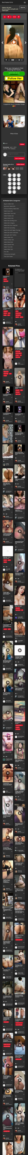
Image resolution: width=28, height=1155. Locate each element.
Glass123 (8, 569)
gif (22, 610)
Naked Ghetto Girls (8, 218)
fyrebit (7, 287)
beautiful (18, 608)
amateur (5, 311)
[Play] (6, 60)
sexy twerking (7, 1046)
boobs (21, 317)
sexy (21, 390)
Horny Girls (8, 1054)
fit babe (17, 390)
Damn (19, 641)
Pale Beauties (9, 323)
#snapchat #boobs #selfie (19, 725)
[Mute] (19, 60)
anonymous (9, 491)
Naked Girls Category (9, 223)
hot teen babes (21, 487)
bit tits (5, 279)
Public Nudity (20, 364)
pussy (5, 315)
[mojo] (19, 179)
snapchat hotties (9, 542)
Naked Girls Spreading (9, 228)
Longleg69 (20, 640)
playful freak (18, 1059)
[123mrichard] (10, 192)
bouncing (18, 351)
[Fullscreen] (21, 60)
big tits (17, 317)
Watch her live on (14, 73)
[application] (14, 42)
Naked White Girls (8, 249)
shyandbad (8, 917)
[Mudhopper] (14, 179)
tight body (18, 394)
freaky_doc (20, 664)
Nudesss (7, 760)
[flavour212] (10, 179)
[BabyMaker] (14, 192)
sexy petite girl (19, 1024)
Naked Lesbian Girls (9, 239)
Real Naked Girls (7, 2)
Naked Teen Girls (8, 247)
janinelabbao (9, 636)
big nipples (18, 315)
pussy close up (19, 939)
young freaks (6, 1131)
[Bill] (14, 175)
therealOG (8, 600)
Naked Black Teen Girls (10, 213)
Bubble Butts (20, 1004)
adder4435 (20, 617)
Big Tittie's (18, 610)
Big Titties (8, 288)
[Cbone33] (19, 175)
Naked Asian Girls (8, 211)
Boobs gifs (8, 824)
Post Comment (19, 158)
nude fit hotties (21, 697)
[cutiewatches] (19, 188)
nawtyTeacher (21, 918)
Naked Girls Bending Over (10, 220)
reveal (17, 355)
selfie (9, 629)
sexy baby (8, 856)
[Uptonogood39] (14, 183)
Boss (7, 791)
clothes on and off (19, 1022)
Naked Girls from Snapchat (10, 225)
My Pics (7, 465)
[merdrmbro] (10, 175)
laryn (19, 363)
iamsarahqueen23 (22, 736)
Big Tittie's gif (20, 618)
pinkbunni (8, 322)
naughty (17, 727)
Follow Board (20, 164)
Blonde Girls (20, 402)
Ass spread (8, 492)
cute (9, 313)
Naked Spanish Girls (9, 244)
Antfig (7, 463)
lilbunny (8, 855)
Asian (17, 311)
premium (18, 729)
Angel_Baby (20, 972)
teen (9, 315)
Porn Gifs (6, 251)
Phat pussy (6, 1022)
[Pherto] (10, 188)
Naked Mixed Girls (8, 242)
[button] (14, 42)
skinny (5, 562)
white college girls (10, 889)
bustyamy (20, 1098)
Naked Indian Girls (8, 237)
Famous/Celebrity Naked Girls (11, 208)
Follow (22, 144)
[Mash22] (19, 183)
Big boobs (6, 371)
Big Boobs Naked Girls (9, 206)
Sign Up (23, 7)
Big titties (20, 441)
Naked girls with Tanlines (10, 235)
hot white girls (21, 582)
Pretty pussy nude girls (9, 254)
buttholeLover (21, 946)
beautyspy (21, 850)
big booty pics (21, 947)
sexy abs (17, 392)
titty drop (6, 281)
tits (20, 355)
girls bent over (9, 669)
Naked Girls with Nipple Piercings (12, 230)
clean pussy (8, 978)
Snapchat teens (9, 637)
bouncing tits (18, 353)
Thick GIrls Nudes (8, 256)
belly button (18, 313)
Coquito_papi (9, 759)
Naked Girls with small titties (11, 232)
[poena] (10, 183)
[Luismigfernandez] (14, 188)
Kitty (7, 570)
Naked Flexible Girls (9, 216)
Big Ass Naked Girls (9, 204)
